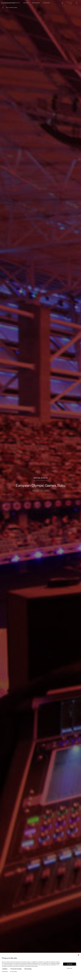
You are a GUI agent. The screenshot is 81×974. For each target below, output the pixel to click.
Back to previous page (11, 7)
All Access (57, 2)
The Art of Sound (69, 2)
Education (46, 2)
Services (25, 2)
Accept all (69, 964)
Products (17, 2)
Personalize (5, 971)
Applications (35, 2)
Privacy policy (13, 971)
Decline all (69, 968)
